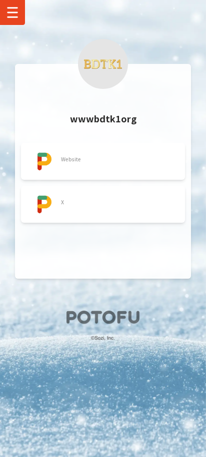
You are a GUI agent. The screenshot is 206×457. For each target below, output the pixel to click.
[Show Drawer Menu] (12, 12)
